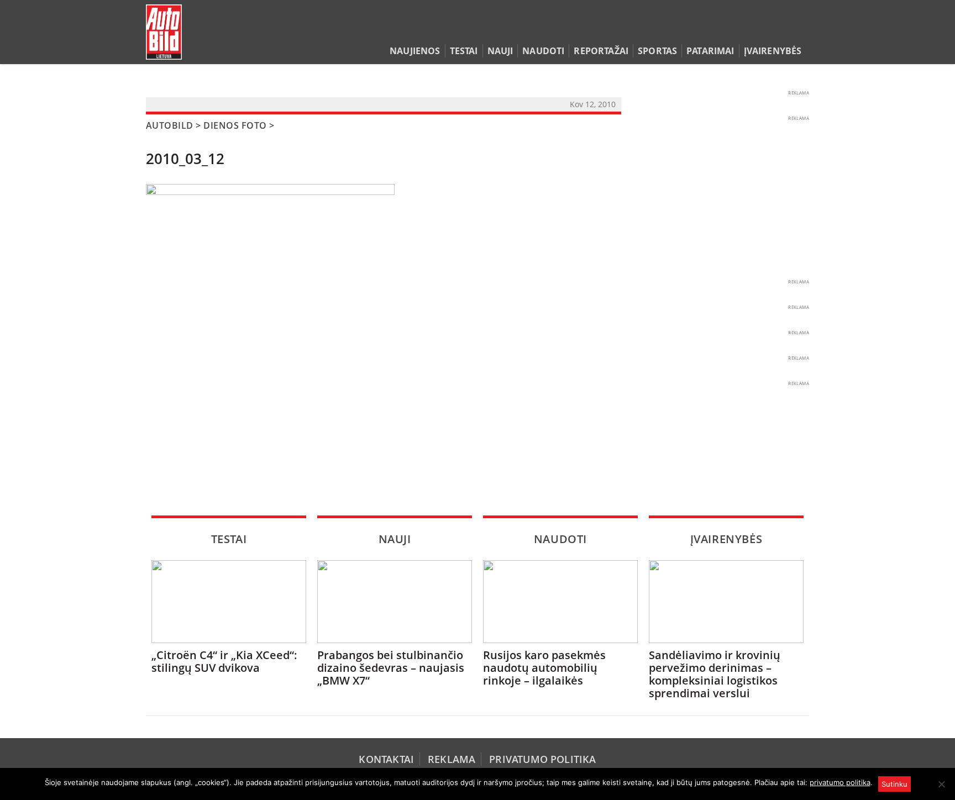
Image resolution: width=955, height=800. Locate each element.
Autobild (169, 125)
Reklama (451, 759)
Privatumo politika (542, 759)
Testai (464, 51)
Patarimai (710, 51)
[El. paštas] (768, 29)
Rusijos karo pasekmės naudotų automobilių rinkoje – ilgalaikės (544, 668)
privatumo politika (840, 782)
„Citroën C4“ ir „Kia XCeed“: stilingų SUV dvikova (224, 661)
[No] (941, 784)
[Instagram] (800, 29)
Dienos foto (234, 125)
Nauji (500, 51)
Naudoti (543, 51)
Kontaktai (386, 759)
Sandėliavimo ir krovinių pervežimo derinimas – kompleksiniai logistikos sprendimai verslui (714, 674)
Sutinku (894, 784)
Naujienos (415, 51)
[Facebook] (785, 29)
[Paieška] (751, 29)
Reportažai (601, 51)
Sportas (657, 51)
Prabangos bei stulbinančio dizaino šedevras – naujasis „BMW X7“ (390, 668)
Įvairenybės (773, 51)
